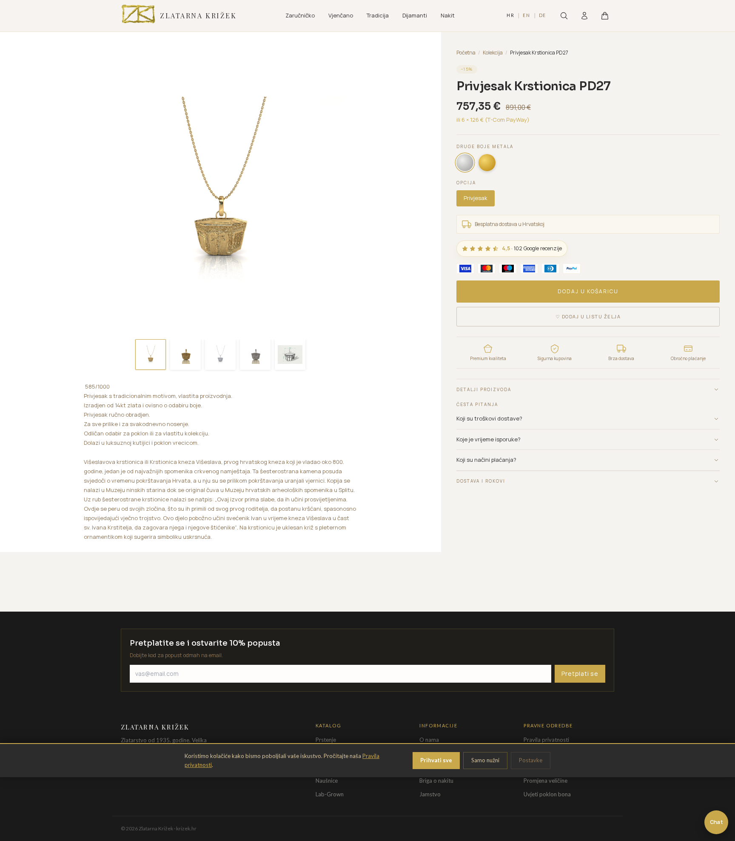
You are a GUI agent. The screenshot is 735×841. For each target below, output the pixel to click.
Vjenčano (340, 15)
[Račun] (584, 15)
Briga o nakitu (436, 780)
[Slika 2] (185, 354)
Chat (716, 822)
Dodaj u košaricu (588, 291)
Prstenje (326, 739)
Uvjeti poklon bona (547, 794)
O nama (429, 739)
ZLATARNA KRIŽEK (198, 15)
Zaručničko (300, 15)
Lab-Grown (330, 794)
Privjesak (475, 198)
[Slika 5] (290, 354)
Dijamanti (414, 15)
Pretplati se (579, 673)
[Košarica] (604, 15)
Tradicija (378, 15)
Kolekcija (493, 52)
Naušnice (327, 780)
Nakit (448, 15)
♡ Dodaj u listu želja (588, 316)
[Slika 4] (255, 354)
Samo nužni (485, 760)
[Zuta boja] (487, 162)
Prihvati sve (436, 760)
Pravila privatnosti (546, 739)
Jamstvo (430, 794)
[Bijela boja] (464, 162)
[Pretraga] (564, 15)
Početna (466, 52)
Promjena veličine (545, 780)
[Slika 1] (150, 354)
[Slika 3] (220, 354)
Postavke (530, 760)
